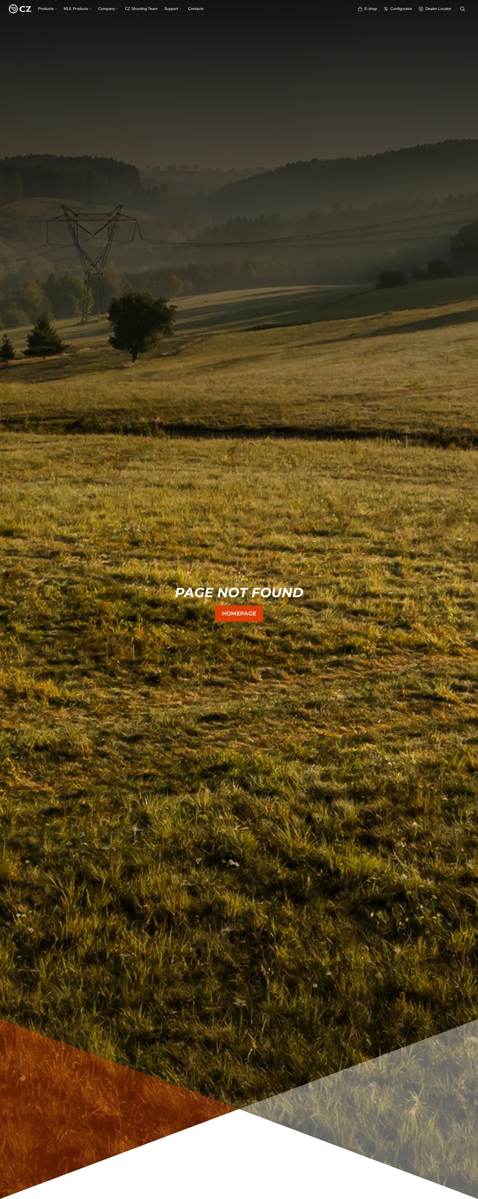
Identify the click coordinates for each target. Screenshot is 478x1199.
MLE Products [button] (76, 8)
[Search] (462, 9)
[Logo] (20, 8)
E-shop (371, 8)
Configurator (401, 8)
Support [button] (171, 8)
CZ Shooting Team (141, 8)
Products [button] (46, 8)
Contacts (196, 8)
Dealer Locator (438, 8)
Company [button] (106, 8)
